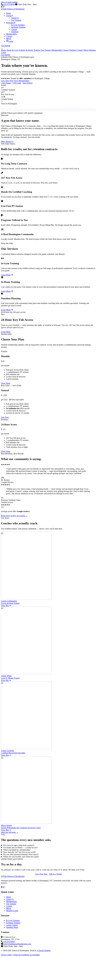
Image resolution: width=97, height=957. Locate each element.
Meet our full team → (9, 832)
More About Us (7, 141)
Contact (80, 50)
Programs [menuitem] (10, 23)
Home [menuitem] (8, 13)
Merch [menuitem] (8, 38)
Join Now (5, 417)
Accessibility (35, 955)
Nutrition (72, 50)
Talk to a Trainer (55, 874)
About (8, 50)
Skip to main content (9, 2)
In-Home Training (33, 50)
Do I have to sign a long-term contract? (18, 845)
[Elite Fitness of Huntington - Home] (13, 9)
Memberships (56, 50)
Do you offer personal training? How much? (21, 854)
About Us (10, 899)
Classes (66, 50)
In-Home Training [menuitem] (18, 27)
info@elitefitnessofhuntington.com (17, 944)
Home (3, 50)
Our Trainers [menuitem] (16, 20)
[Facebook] (1, 7)
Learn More (6, 275)
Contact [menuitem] (9, 36)
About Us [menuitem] (15, 18)
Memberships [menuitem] (11, 34)
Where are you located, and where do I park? (21, 857)
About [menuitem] (9, 16)
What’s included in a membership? (17, 850)
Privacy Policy (7, 955)
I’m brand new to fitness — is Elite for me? (20, 847)
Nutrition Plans (12, 927)
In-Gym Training (18, 50)
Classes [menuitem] (14, 29)
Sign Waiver (27, 83)
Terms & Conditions (21, 955)
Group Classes (12, 925)
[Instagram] (4, 7)
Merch (86, 50)
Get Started (5, 46)
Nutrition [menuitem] (14, 32)
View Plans (5, 383)
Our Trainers (46, 50)
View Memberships (21, 81)
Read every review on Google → (14, 516)
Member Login (12, 911)
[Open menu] (2, 48)
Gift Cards (17, 83)
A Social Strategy (44, 950)
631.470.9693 (9, 4)
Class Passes (6, 83)
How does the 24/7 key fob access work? (19, 852)
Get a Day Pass (7, 81)
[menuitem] (9, 41)
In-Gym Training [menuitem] (18, 25)
